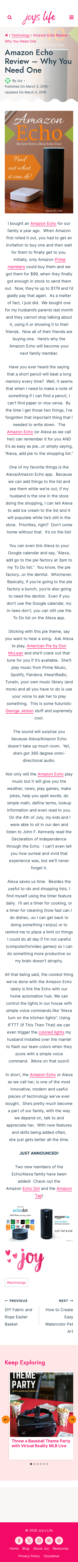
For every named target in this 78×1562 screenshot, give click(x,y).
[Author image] (8, 81)
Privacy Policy (29, 1556)
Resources (60, 1548)
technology (16, 1282)
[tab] (31, 1464)
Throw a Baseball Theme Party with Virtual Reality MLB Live (41, 1443)
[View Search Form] (10, 17)
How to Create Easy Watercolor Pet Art (59, 1316)
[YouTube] (39, 4)
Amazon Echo (43, 223)
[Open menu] (72, 17)
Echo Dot (31, 1188)
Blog (25, 1548)
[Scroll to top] (74, 1555)
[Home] (6, 35)
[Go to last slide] (6, 1420)
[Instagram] (57, 4)
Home (14, 1548)
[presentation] (42, 1404)
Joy (19, 81)
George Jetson (20, 710)
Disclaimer (52, 1556)
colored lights (51, 1032)
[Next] (72, 1420)
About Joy (41, 1548)
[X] (48, 4)
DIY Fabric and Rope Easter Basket (18, 1313)
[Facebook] (21, 4)
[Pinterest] (30, 4)
